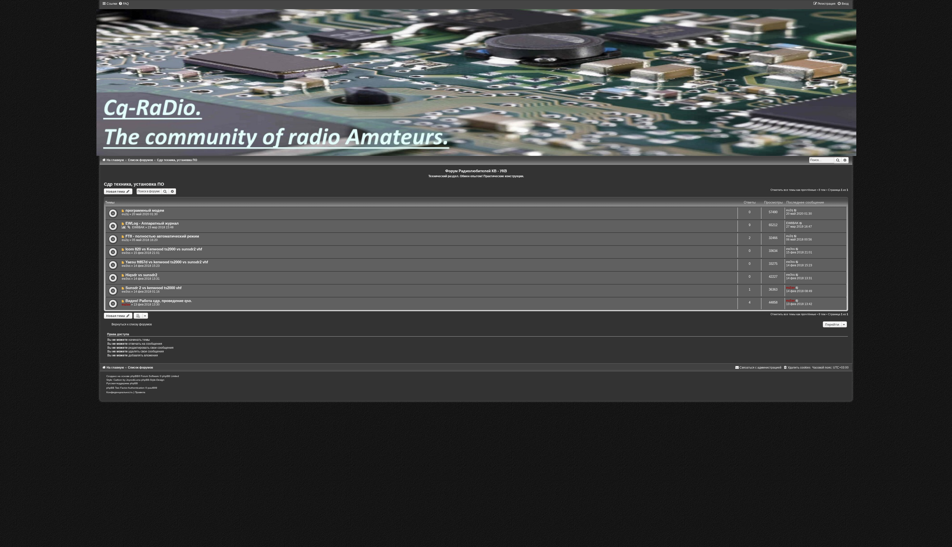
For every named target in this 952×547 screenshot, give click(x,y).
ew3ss (126, 253)
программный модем (144, 210)
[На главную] (476, 78)
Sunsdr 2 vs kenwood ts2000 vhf (153, 288)
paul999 (152, 387)
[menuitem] (124, 3)
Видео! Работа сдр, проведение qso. (158, 301)
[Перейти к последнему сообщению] (795, 210)
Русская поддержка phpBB (122, 383)
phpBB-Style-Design (152, 379)
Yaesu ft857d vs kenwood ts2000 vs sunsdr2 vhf (166, 262)
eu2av (790, 287)
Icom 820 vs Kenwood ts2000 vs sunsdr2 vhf (163, 249)
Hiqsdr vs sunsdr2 (141, 275)
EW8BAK (138, 227)
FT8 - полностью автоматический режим (162, 236)
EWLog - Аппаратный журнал (152, 223)
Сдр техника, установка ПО (134, 184)
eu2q (125, 214)
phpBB (134, 376)
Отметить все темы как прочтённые (793, 189)
